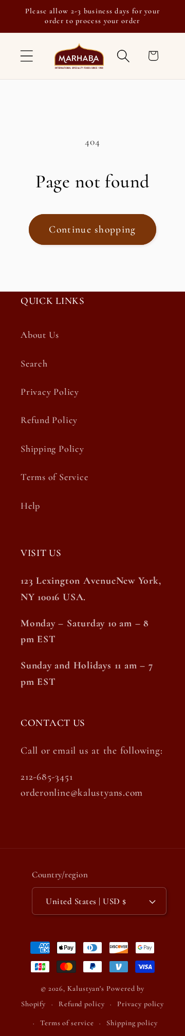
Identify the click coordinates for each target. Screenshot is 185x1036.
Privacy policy (140, 1004)
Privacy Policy (50, 391)
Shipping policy (132, 1023)
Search (34, 363)
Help (30, 505)
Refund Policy (49, 420)
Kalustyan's (85, 988)
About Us (40, 334)
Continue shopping (92, 229)
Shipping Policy (52, 448)
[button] (26, 55)
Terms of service (67, 1023)
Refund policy (82, 1004)
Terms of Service (54, 477)
